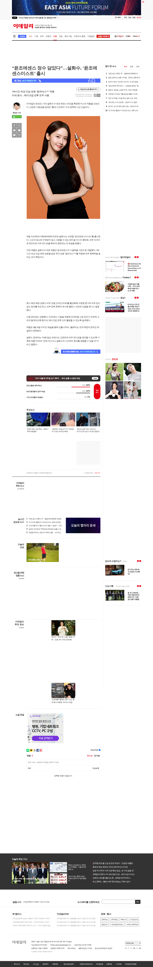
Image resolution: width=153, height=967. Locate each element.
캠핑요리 (104, 924)
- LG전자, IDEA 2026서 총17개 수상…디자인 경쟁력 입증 (31, 925)
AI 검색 (22, 36)
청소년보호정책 (68, 964)
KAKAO (14, 135)
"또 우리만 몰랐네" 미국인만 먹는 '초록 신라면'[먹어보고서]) (47, 522)
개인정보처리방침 (130, 964)
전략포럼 (114, 919)
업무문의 (45, 964)
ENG (119, 17)
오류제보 (109, 964)
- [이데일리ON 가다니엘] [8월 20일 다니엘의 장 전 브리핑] (75, 922)
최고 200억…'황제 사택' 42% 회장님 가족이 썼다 (110, 882)
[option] (57, 17)
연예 (137, 66)
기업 (36, 36)
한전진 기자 (17, 113)
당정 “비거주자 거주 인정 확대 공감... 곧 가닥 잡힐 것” (112, 871)
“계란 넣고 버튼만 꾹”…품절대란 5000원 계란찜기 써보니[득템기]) (50, 519)
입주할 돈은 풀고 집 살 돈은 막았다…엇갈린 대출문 (112, 863)
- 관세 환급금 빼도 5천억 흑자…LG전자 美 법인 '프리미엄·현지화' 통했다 (32, 922)
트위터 (19, 125)
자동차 (48, 36)
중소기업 (68, 36)
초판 (133, 17)
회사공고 (26, 964)
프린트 (19, 130)
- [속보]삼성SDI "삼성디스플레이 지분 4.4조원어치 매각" (31, 918)
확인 (137, 902)
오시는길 (36, 964)
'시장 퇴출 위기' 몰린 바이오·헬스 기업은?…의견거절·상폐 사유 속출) (51, 526)
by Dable (21, 578)
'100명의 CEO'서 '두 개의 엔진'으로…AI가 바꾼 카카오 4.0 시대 (116, 874)
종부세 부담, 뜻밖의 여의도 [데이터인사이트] (109, 867)
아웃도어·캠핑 (79, 36)
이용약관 (55, 964)
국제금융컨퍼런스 (117, 924)
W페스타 (124, 919)
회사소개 (17, 964)
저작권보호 (99, 964)
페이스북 (14, 125)
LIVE (14, 17)
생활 (55, 36)
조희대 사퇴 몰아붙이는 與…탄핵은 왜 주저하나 (110, 878)
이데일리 (34, 26)
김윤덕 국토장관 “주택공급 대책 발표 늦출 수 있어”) (45, 529)
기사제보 (118, 964)
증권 (131, 66)
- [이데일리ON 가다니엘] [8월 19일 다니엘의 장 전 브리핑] (75, 925)
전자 (42, 36)
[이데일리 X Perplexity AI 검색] (56, 81)
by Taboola (20, 489)
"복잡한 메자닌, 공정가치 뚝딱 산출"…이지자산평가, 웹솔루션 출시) (50, 532)
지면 (129, 17)
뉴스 (125, 66)
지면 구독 (97, 473)
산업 (60, 36)
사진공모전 (134, 919)
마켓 (128, 36)
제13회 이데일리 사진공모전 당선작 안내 (38, 902)
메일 (14, 130)
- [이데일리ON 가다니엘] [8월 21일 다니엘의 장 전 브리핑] (75, 918)
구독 (125, 17)
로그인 (139, 17)
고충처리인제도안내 (85, 964)
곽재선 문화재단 (132, 924)
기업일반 (91, 36)
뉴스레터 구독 (88, 473)
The (136, 36)
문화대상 (104, 919)
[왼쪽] (55, 544)
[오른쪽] (57, 544)
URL (19, 135)
